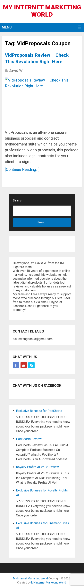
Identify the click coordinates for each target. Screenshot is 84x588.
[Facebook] (16, 365)
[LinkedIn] (31, 365)
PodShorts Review (29, 439)
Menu (7, 27)
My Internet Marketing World (42, 11)
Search (18, 200)
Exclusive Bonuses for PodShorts (39, 411)
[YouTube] (24, 365)
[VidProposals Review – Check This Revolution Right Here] (42, 102)
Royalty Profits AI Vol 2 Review (37, 467)
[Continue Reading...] (22, 169)
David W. (16, 70)
